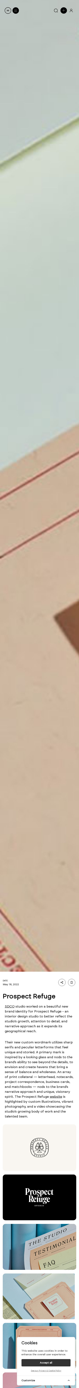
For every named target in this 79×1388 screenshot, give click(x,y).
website (56, 1097)
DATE (5, 981)
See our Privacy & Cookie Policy (46, 1371)
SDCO (10, 1006)
